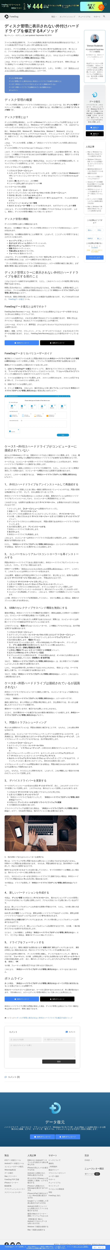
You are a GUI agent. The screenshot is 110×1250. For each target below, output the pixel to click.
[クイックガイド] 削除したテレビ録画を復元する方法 (95, 201)
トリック (11, 1018)
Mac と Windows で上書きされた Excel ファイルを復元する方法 (95, 154)
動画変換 (8, 1186)
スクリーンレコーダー (13, 1192)
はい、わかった (99, 1247)
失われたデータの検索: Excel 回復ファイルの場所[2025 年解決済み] (96, 184)
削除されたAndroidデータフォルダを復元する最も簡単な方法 (38, 1162)
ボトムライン (13, 90)
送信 (59, 1062)
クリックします (94, 257)
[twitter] (12, 1244)
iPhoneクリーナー (11, 1183)
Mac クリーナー (11, 1176)
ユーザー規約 (54, 1176)
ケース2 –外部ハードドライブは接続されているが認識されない (30, 87)
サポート (97, 17)
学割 (50, 1192)
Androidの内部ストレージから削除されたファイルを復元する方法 (38, 1208)
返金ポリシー (54, 1170)
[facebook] (7, 1244)
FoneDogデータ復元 (16, 299)
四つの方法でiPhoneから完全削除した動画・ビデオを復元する (38, 1180)
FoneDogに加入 (55, 1196)
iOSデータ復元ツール (13, 1160)
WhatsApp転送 (10, 1170)
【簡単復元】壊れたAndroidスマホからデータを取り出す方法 (37, 1221)
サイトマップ (54, 1186)
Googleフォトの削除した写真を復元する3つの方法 (38, 1202)
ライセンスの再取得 (56, 1189)
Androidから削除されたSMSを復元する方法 (36, 1174)
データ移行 (9, 1173)
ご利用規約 (53, 1167)
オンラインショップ (67, 17)
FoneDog (14, 16)
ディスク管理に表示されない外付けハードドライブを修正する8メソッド (45, 1018)
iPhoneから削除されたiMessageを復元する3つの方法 (38, 1188)
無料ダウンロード (23, 343)
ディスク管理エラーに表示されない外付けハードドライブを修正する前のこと (35, 81)
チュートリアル (84, 17)
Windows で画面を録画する (38, 1227)
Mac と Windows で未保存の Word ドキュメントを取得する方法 (95, 209)
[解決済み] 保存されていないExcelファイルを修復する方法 (95, 171)
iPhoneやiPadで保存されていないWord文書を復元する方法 (38, 1195)
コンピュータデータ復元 (14, 1167)
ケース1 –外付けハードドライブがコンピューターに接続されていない (32, 84)
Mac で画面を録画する (36, 1230)
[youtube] (18, 1244)
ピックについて (55, 1160)
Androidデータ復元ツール (14, 1163)
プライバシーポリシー (57, 1173)
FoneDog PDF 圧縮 (12, 1179)
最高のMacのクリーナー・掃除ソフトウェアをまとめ (38, 1215)
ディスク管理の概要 (15, 78)
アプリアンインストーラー (15, 1189)
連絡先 (51, 1163)
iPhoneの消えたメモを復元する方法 (38, 1169)
